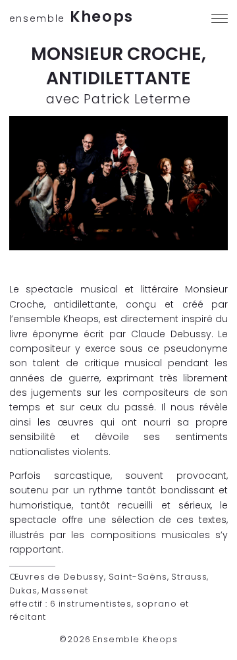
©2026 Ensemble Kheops (118, 639)
